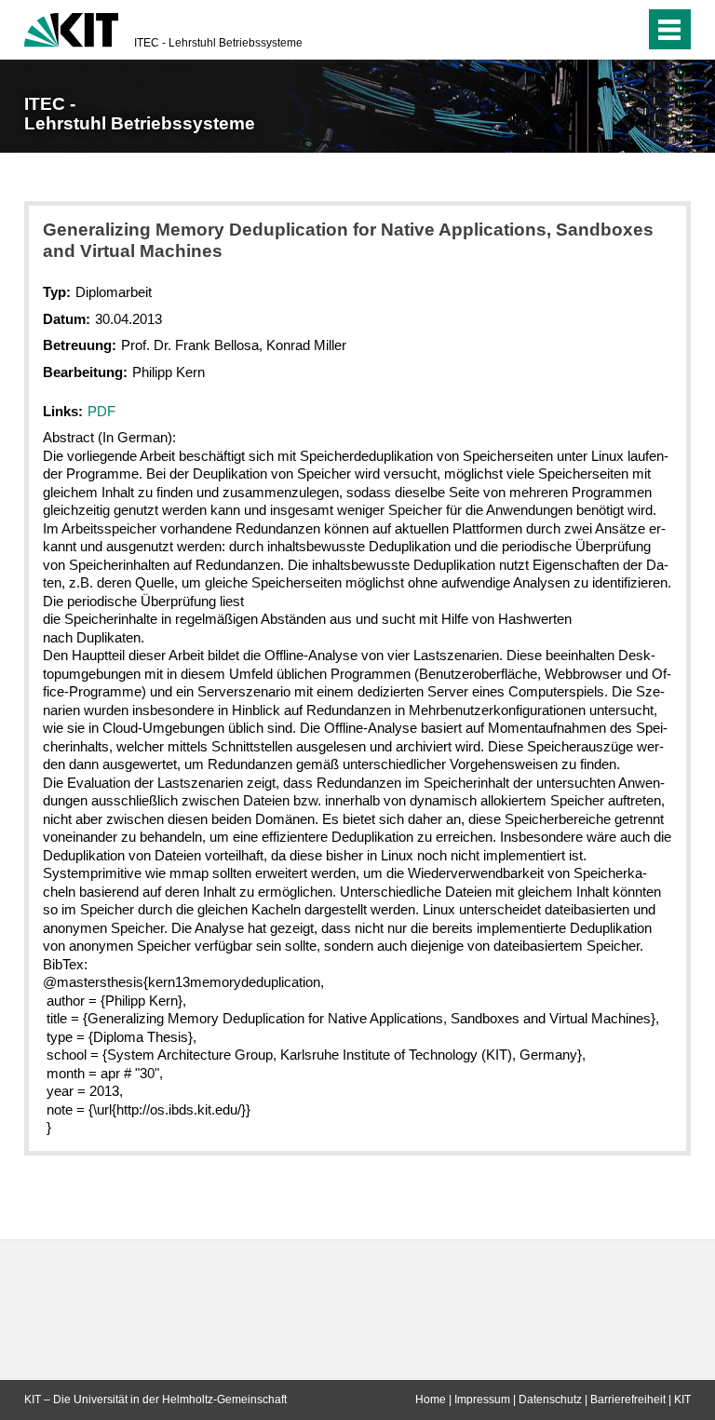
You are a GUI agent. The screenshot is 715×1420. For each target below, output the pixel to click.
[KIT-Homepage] (71, 27)
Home (430, 1399)
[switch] (593, 30)
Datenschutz (550, 1399)
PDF (101, 411)
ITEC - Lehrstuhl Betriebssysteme (218, 42)
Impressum (482, 1399)
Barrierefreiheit (628, 1399)
